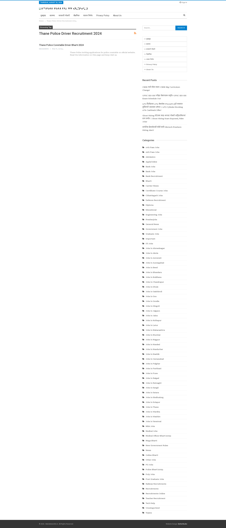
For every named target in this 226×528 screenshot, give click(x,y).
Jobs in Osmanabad (155, 359)
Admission (150, 157)
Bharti (148, 181)
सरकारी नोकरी (64, 15)
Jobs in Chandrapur (155, 282)
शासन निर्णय (87, 15)
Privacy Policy (102, 15)
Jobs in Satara (152, 392)
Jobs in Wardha (153, 412)
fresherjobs (151, 219)
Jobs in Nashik (152, 354)
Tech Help (150, 503)
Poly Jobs (150, 474)
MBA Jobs (150, 426)
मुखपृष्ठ (43, 15)
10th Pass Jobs (152, 147)
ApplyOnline (151, 162)
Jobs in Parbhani (153, 368)
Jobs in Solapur (153, 402)
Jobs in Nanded (153, 344)
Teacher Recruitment (155, 498)
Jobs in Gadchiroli (154, 291)
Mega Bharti (151, 440)
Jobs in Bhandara (154, 272)
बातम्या (52, 15)
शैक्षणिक (77, 15)
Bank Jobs (150, 166)
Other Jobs (151, 460)
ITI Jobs (149, 243)
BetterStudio (182, 524)
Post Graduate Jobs (155, 479)
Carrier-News (152, 186)
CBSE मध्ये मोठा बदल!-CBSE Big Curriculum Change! (161, 89)
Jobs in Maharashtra (155, 330)
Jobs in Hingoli (153, 306)
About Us (117, 15)
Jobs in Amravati (153, 258)
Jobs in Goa (151, 296)
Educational (151, 210)
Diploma (149, 205)
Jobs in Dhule (152, 287)
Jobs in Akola (152, 253)
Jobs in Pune (152, 373)
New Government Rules (157, 445)
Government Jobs (154, 229)
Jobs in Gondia (152, 301)
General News (152, 224)
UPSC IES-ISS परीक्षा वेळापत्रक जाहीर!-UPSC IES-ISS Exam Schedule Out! (164, 97)
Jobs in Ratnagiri (153, 383)
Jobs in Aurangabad (155, 263)
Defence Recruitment (156, 200)
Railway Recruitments (156, 484)
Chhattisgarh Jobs (154, 195)
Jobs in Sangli (152, 387)
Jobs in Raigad (152, 378)
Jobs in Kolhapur (153, 320)
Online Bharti (152, 455)
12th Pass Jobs (152, 152)
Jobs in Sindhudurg (154, 397)
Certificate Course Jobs (157, 190)
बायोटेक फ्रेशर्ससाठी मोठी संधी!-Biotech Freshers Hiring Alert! (161, 129)
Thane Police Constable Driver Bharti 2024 (61, 45)
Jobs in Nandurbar (154, 349)
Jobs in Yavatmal (153, 421)
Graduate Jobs (152, 234)
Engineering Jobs (154, 215)
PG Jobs (149, 464)
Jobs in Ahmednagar (155, 248)
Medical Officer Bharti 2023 (158, 436)
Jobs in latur (152, 325)
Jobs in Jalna (152, 315)
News (148, 450)
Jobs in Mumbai (153, 335)
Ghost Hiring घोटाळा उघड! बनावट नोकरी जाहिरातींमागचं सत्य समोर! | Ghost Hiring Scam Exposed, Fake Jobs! (163, 119)
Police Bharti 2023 (154, 469)
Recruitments (152, 489)
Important (150, 239)
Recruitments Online (155, 493)
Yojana (149, 513)
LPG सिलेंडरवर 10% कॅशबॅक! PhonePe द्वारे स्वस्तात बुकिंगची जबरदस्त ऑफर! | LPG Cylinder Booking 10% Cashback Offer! (162, 107)
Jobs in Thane (152, 407)
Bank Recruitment (154, 176)
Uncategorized (153, 508)
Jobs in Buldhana (153, 277)
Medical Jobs (151, 431)
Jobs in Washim (153, 416)
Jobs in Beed (152, 267)
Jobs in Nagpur (153, 339)
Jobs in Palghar (153, 363)
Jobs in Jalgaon (153, 311)
